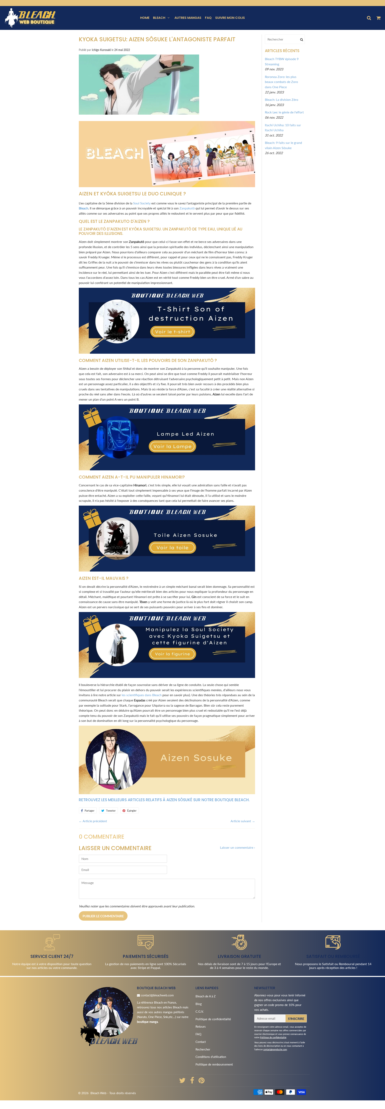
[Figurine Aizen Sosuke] (167, 676)
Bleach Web (98, 1093)
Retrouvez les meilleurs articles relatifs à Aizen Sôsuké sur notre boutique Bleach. (164, 800)
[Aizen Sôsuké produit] (167, 793)
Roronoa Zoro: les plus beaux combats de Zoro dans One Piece (281, 82)
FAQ (208, 17)
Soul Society (142, 203)
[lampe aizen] (167, 469)
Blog (199, 1004)
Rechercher (203, 1049)
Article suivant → (243, 821)
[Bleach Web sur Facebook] (192, 1082)
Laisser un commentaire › (237, 847)
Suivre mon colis (230, 17)
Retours (201, 1026)
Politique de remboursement (214, 1064)
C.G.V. (200, 1011)
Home (144, 17)
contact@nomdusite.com (275, 1049)
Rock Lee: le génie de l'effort (284, 112)
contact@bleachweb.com (157, 995)
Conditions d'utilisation (211, 1056)
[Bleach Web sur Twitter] (182, 1082)
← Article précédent (93, 821)
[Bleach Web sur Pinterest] (202, 1082)
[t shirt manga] (167, 186)
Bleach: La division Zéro (281, 99)
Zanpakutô (187, 208)
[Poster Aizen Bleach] (167, 570)
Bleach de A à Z (206, 996)
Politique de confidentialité (213, 1019)
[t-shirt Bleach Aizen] (167, 352)
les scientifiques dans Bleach (142, 695)
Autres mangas (187, 17)
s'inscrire (296, 1018)
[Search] (302, 39)
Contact (201, 1041)
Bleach (159, 17)
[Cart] (378, 18)
